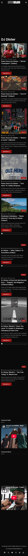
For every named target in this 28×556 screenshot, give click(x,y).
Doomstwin (4, 59)
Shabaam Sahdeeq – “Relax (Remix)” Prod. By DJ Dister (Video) (12, 218)
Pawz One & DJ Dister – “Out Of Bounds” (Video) (13, 95)
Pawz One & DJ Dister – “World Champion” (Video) (13, 62)
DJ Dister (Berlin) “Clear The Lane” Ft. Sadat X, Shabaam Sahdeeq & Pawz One (12, 328)
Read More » (6, 73)
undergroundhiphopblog (7, 181)
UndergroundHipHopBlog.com (14, 548)
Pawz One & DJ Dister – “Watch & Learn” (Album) (13, 139)
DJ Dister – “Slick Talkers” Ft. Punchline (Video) (12, 251)
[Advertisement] (14, 20)
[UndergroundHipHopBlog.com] (14, 2)
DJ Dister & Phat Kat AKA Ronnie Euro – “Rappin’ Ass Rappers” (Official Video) (14, 282)
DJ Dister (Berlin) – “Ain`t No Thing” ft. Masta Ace (12, 373)
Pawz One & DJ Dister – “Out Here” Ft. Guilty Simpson (12, 184)
